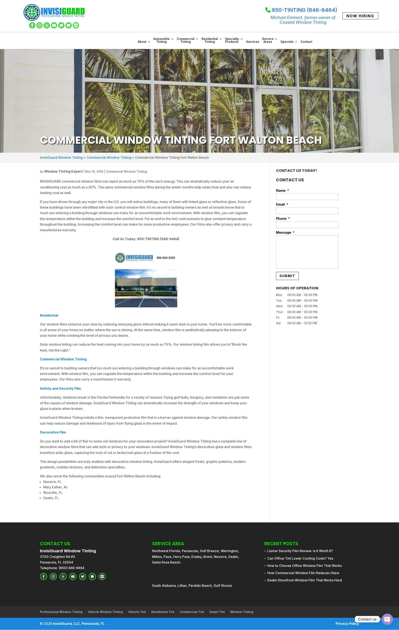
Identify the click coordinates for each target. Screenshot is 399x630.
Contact (306, 41)
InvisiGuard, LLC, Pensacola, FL (79, 623)
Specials (287, 41)
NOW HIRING (360, 16)
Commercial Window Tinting (126, 171)
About (142, 41)
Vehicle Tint (137, 612)
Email (282, 204)
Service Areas (267, 40)
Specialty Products (232, 40)
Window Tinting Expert (63, 171)
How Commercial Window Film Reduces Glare (303, 573)
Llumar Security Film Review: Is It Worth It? (300, 551)
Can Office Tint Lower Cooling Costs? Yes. (300, 558)
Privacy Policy (347, 623)
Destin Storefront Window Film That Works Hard (304, 580)
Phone (283, 218)
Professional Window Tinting (61, 612)
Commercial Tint (192, 612)
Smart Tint (217, 612)
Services (252, 41)
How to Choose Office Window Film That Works (304, 566)
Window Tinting (241, 612)
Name (282, 190)
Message (285, 232)
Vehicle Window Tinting (105, 612)
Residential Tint (162, 612)
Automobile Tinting (161, 40)
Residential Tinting (210, 40)
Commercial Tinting (186, 40)
